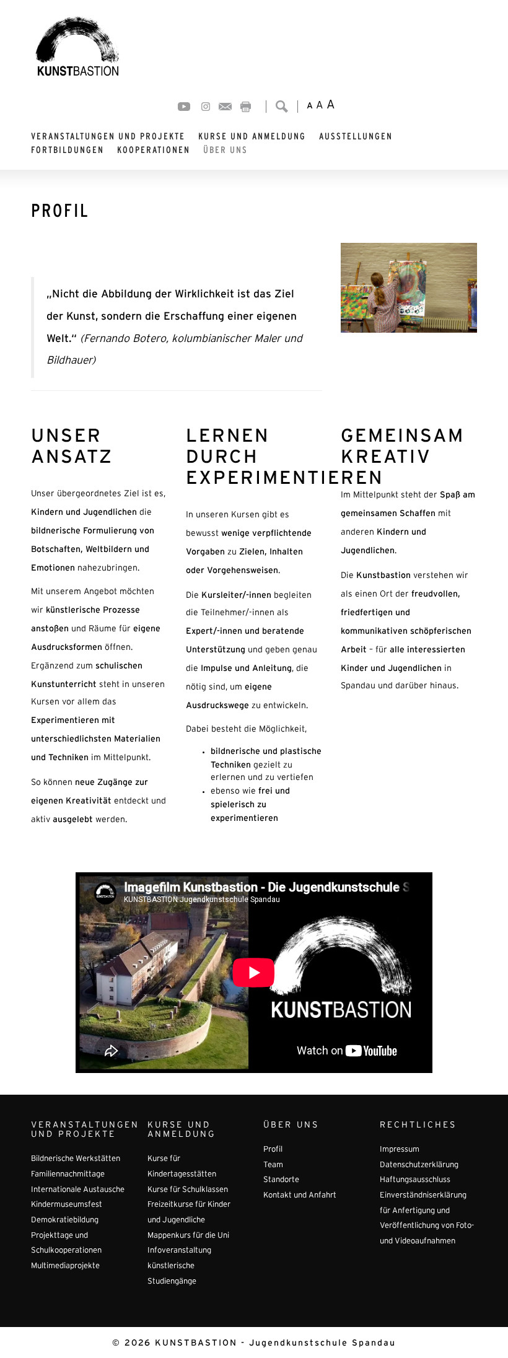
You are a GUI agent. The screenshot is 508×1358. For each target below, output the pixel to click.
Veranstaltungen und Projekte (108, 136)
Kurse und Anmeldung (252, 136)
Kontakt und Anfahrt (299, 1195)
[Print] (245, 106)
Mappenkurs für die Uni (188, 1236)
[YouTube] (184, 106)
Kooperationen (153, 150)
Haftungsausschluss (415, 1180)
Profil (272, 1150)
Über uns (225, 150)
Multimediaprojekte (65, 1266)
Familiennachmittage (68, 1174)
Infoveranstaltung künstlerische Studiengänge (179, 1266)
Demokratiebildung (65, 1220)
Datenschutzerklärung (419, 1165)
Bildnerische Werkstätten (75, 1159)
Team (273, 1165)
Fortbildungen (67, 150)
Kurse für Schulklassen (187, 1190)
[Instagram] (205, 106)
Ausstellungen (356, 136)
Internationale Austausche (78, 1190)
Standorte (281, 1180)
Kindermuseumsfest (66, 1205)
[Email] (225, 106)
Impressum (399, 1150)
